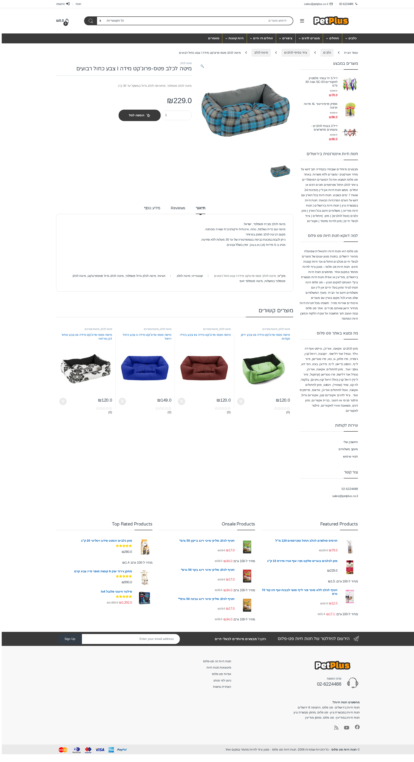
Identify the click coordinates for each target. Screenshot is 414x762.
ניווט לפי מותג (222, 680)
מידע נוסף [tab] (152, 208)
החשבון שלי (350, 442)
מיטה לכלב (261, 52)
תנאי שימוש (350, 456)
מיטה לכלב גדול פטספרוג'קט (106, 276)
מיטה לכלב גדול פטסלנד (140, 276)
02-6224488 (346, 4)
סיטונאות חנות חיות (219, 667)
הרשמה (60, 4)
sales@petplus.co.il (316, 4)
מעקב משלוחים (348, 449)
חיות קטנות (236, 38)
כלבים (352, 38)
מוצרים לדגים (311, 38)
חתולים (334, 38)
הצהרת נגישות (222, 686)
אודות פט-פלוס (221, 674)
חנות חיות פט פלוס (344, 749)
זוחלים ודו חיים (263, 38)
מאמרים (213, 38)
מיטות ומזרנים (269, 329)
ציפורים (287, 38)
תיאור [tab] (200, 208)
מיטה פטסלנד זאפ (251, 281)
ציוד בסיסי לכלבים (295, 52)
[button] (202, 66)
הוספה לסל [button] (241, 401)
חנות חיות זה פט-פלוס (217, 661)
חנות (78, 4)
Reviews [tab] (178, 208)
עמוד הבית (351, 52)
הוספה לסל (136, 115)
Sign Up (69, 639)
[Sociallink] (357, 727)
